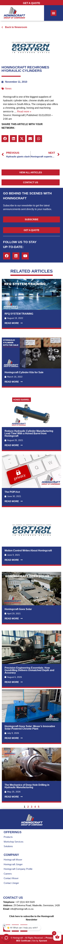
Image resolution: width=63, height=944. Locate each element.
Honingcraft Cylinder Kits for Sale (24, 372)
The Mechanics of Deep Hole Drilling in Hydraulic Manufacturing (27, 786)
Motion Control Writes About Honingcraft (28, 550)
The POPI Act (12, 492)
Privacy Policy (52, 938)
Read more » (24, 111)
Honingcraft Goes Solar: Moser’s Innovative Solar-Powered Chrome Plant (30, 727)
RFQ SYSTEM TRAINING (19, 313)
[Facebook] (6, 255)
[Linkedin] (15, 255)
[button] (5, 138)
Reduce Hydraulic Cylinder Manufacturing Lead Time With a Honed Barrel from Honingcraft (29, 433)
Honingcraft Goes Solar (18, 609)
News (8, 88)
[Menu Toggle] (53, 13)
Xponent (43, 941)
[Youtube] (25, 255)
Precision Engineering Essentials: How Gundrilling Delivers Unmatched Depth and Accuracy (29, 670)
